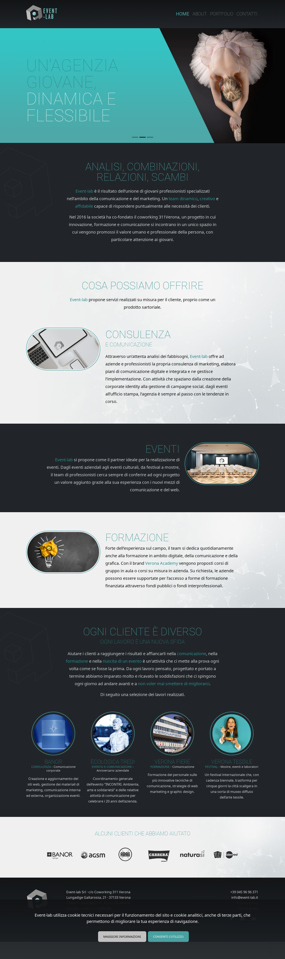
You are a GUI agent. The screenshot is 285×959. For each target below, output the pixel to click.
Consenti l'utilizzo (168, 937)
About (200, 13)
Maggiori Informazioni (122, 937)
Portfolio (221, 13)
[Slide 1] (135, 137)
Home (182, 13)
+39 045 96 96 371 (244, 892)
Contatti (247, 13)
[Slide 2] (142, 137)
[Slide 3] (150, 137)
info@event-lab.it (244, 897)
